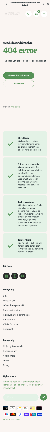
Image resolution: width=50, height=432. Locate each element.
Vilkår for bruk (10, 324)
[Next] (43, 4)
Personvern (9, 319)
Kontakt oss (9, 300)
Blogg (6, 365)
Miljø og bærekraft (13, 346)
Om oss (7, 360)
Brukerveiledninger (13, 310)
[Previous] (6, 4)
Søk (5, 295)
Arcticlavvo (15, 107)
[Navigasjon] (44, 14)
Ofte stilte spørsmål (13, 305)
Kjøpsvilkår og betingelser (16, 314)
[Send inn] (43, 397)
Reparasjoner (10, 351)
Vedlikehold (9, 355)
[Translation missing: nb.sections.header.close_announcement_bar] (48, 4)
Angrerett (8, 329)
